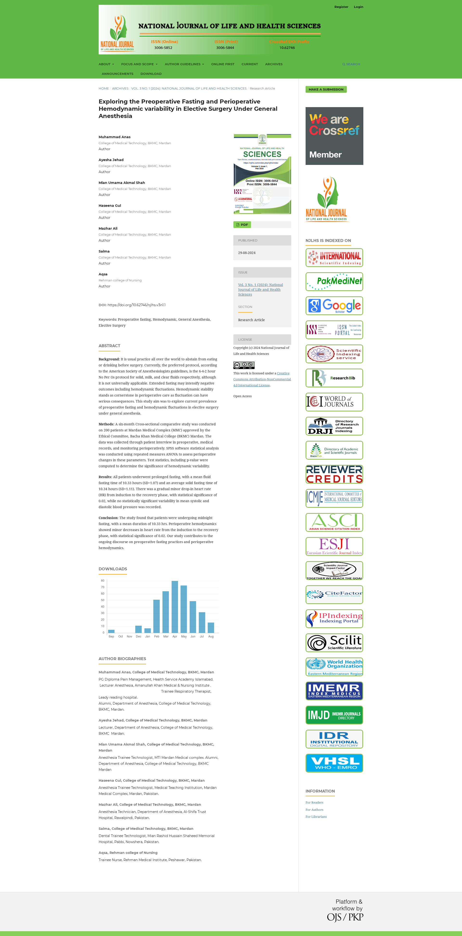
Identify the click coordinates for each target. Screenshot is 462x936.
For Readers (314, 802)
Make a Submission (326, 89)
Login (358, 7)
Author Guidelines (183, 64)
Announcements (117, 74)
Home (104, 88)
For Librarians (316, 816)
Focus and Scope (138, 64)
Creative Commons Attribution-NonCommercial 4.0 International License (262, 379)
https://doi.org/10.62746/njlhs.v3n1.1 (137, 305)
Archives (273, 64)
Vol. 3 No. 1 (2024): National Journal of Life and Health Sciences (189, 88)
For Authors (314, 809)
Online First (222, 64)
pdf (244, 225)
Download (151, 74)
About (105, 64)
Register (341, 7)
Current (250, 64)
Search (352, 64)
